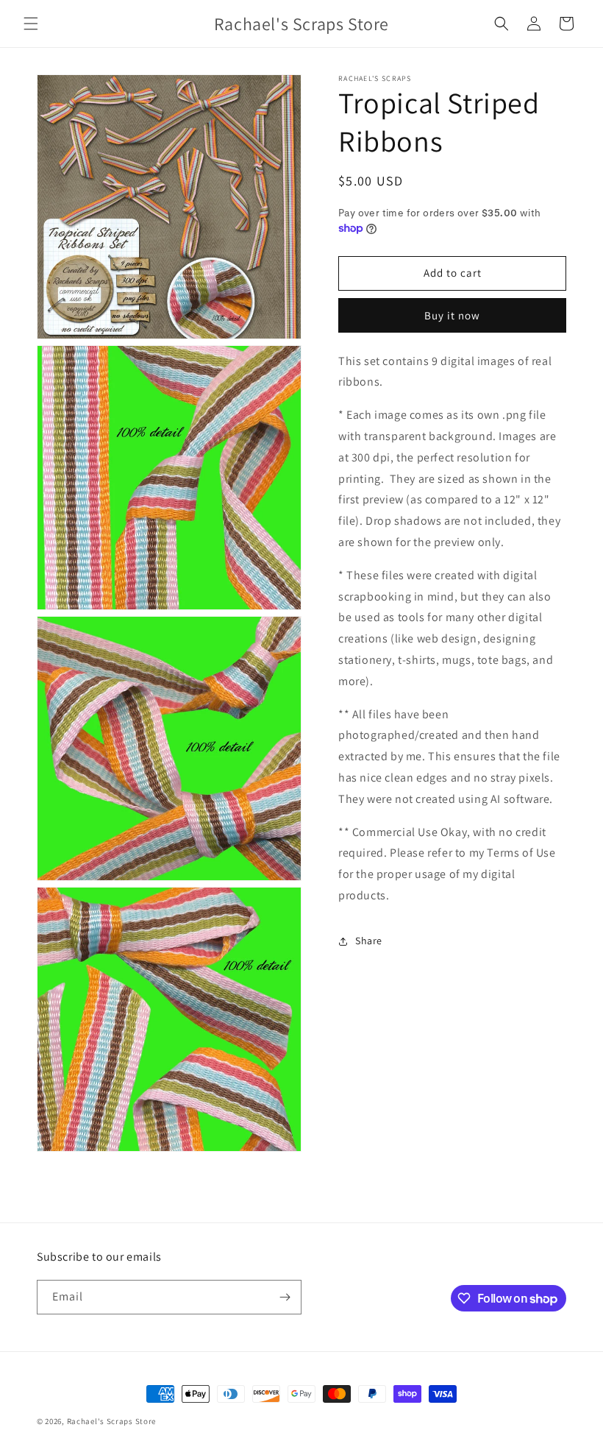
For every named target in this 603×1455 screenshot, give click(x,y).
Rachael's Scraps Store (111, 1421)
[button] (31, 23)
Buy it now (452, 315)
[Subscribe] (284, 1297)
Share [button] (368, 940)
